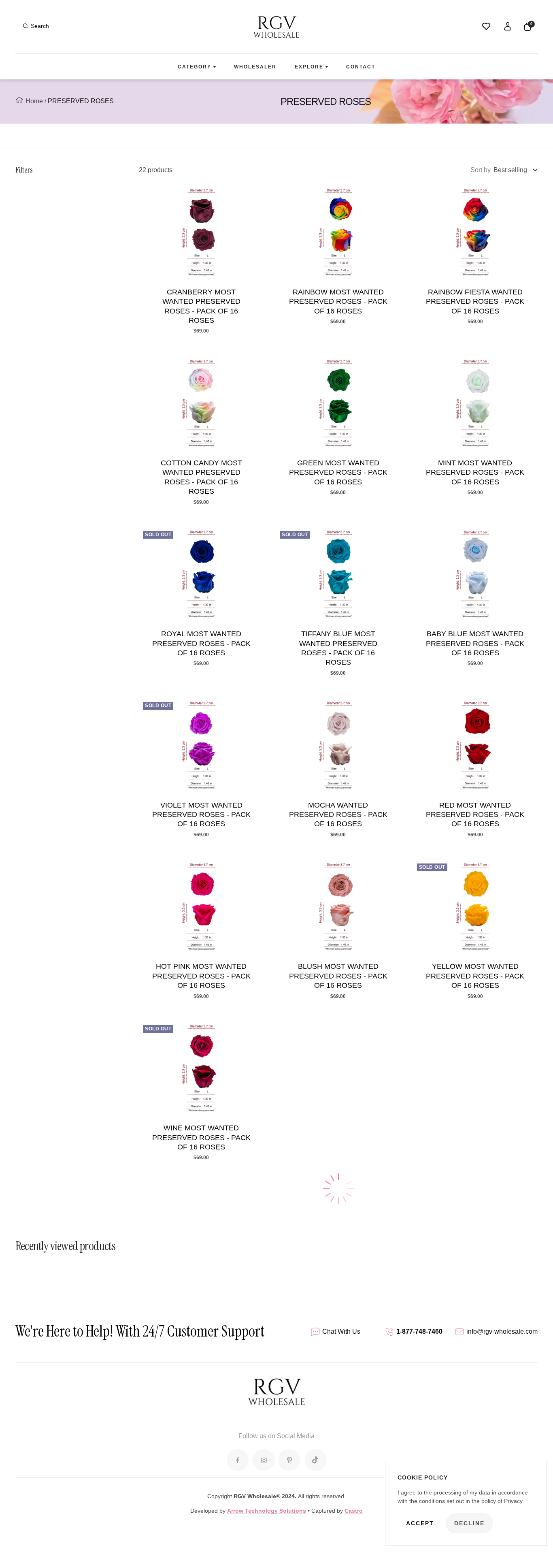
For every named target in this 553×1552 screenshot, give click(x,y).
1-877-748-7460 (419, 1331)
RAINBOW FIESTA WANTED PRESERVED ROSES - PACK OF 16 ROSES (475, 301)
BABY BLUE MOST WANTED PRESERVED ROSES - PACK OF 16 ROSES (475, 643)
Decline (469, 1523)
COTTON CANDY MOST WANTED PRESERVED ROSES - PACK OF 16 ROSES (201, 477)
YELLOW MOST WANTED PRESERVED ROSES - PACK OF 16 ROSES (475, 975)
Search (40, 26)
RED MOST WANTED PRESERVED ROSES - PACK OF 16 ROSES (475, 814)
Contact (360, 67)
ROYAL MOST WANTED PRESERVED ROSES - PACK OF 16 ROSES (201, 643)
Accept (420, 1523)
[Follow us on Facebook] (238, 1460)
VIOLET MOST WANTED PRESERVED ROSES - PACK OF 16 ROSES (201, 814)
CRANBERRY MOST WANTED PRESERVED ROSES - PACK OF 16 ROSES (201, 306)
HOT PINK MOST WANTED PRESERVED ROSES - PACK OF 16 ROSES (201, 975)
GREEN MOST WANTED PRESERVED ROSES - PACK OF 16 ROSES (338, 472)
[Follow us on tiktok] (315, 1460)
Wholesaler (255, 67)
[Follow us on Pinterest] (289, 1460)
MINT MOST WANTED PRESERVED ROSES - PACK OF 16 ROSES (475, 472)
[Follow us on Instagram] (263, 1460)
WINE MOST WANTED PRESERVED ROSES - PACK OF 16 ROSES (201, 1137)
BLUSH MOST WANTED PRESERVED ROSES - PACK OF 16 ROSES (338, 975)
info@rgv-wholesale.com (502, 1331)
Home (34, 101)
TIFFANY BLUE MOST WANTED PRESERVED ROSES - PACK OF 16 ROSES (338, 648)
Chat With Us (341, 1331)
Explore (309, 67)
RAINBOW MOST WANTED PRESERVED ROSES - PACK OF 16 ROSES (338, 301)
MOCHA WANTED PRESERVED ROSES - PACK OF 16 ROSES (338, 814)
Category (194, 67)
